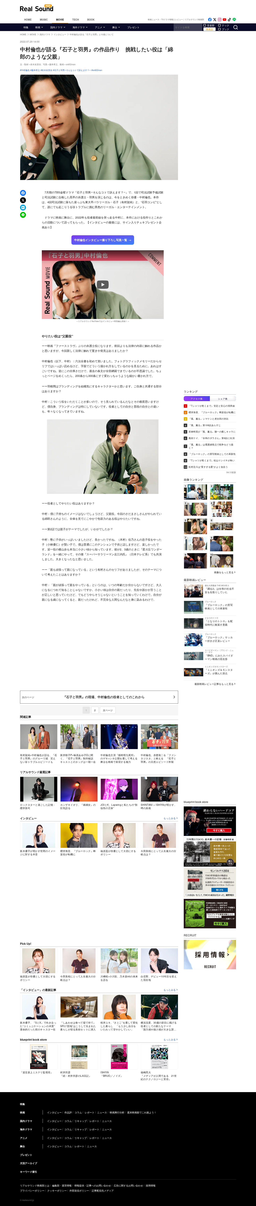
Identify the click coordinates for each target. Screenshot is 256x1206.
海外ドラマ (79, 27)
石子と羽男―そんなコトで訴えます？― (72, 70)
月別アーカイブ (28, 1163)
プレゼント (133, 27)
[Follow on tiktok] (229, 20)
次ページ (108, 710)
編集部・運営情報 (62, 1185)
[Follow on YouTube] (224, 20)
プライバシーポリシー (32, 1190)
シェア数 (223, 398)
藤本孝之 (36, 70)
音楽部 (210, 25)
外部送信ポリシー (79, 1190)
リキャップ (81, 1121)
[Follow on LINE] (234, 20)
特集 (26, 27)
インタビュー (54, 1112)
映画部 (209, 29)
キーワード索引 (28, 1171)
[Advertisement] (151, 8)
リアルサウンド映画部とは (34, 1185)
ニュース (102, 1112)
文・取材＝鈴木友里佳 (30, 64)
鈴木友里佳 (47, 70)
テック (225, 25)
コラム (78, 1112)
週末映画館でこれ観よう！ (141, 1112)
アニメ (98, 27)
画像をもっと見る (224, 572)
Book (91, 19)
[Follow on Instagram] (219, 20)
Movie (60, 19)
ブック (225, 29)
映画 (37, 27)
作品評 (68, 1112)
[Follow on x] (214, 20)
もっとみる (170, 818)
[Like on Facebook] (210, 20)
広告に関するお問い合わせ (128, 1185)
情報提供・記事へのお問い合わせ (92, 1185)
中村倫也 (25, 70)
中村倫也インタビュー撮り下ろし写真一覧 (100, 240)
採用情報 (151, 1185)
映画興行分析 (117, 1112)
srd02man (97, 70)
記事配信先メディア (103, 1190)
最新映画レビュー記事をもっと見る (214, 684)
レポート (89, 1112)
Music (44, 19)
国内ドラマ (56, 27)
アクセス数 (197, 398)
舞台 (114, 27)
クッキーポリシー (57, 1190)
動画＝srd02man (68, 64)
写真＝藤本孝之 (50, 64)
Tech (75, 19)
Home (28, 19)
